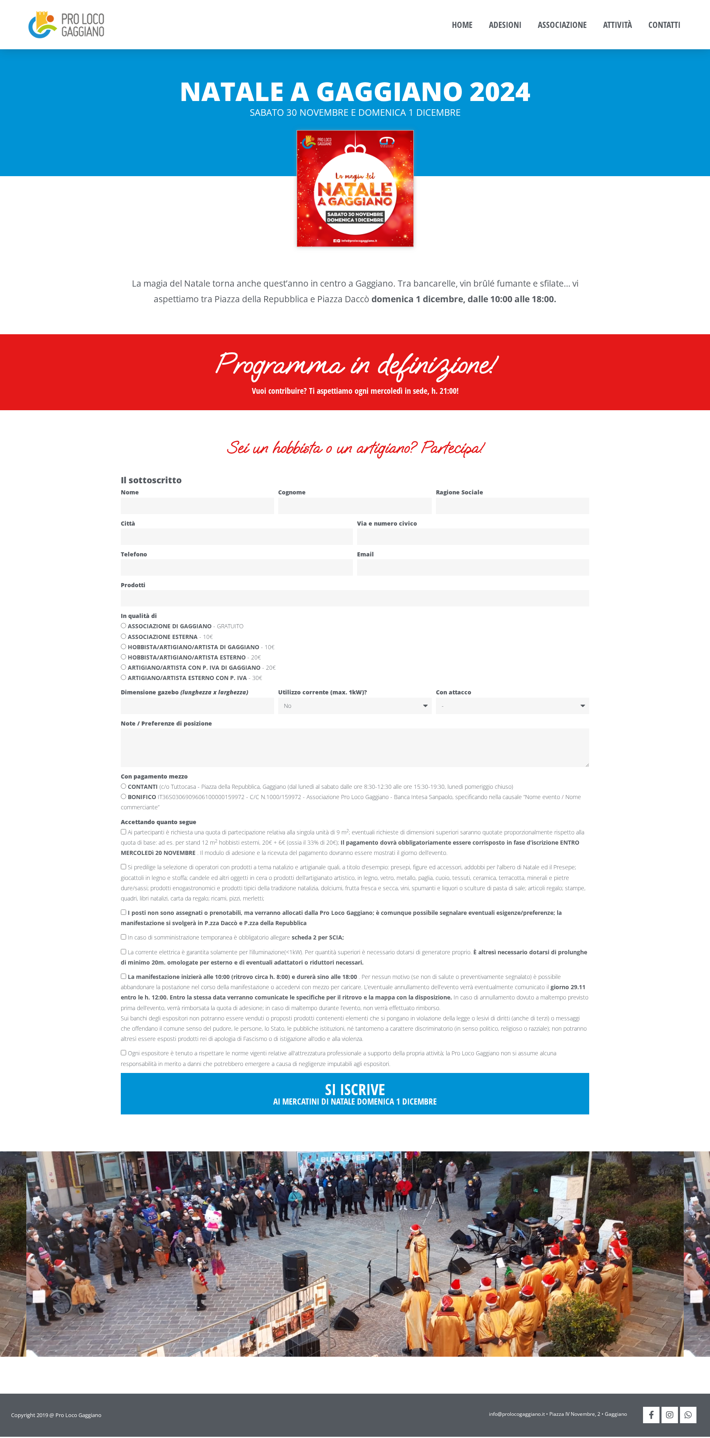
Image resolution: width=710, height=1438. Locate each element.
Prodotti (133, 585)
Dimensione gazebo (184, 692)
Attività (617, 24)
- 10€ (170, 637)
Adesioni (505, 24)
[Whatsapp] (688, 1415)
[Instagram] (670, 1415)
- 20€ (194, 657)
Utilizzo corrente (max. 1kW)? (322, 692)
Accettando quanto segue (158, 822)
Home (462, 24)
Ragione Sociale (459, 492)
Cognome (292, 492)
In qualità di (139, 616)
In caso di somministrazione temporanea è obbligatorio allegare (236, 937)
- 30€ (195, 678)
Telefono (134, 554)
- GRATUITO (186, 626)
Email (365, 554)
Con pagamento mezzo (154, 776)
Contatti (664, 24)
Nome (130, 492)
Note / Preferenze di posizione (166, 723)
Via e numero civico (387, 523)
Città (128, 523)
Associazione (562, 24)
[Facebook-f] (651, 1415)
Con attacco (453, 692)
